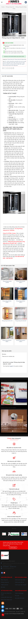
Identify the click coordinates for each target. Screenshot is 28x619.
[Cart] (26, 2)
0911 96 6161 (11, 56)
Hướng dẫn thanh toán (6, 597)
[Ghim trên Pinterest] (11, 68)
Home (2, 7)
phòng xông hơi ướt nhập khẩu (11, 65)
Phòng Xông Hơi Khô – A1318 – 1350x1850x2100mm (7, 302)
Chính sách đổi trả (19, 582)
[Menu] (2, 2)
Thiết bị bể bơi (4, 584)
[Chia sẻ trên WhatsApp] (3, 68)
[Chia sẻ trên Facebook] (5, 68)
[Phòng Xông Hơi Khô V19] (7, 313)
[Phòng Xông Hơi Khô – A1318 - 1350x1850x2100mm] (7, 293)
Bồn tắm (3, 587)
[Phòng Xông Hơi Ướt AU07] (21, 313)
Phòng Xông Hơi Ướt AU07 (20, 320)
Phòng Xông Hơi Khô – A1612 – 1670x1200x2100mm (7, 341)
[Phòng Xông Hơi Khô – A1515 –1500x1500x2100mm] (21, 293)
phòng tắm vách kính (18, 61)
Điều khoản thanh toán (6, 599)
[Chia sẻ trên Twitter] (7, 68)
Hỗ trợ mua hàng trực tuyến (6, 593)
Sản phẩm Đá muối (19, 598)
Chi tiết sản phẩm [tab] (7, 76)
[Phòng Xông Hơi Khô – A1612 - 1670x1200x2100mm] (7, 333)
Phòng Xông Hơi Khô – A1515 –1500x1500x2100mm (21, 302)
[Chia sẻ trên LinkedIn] (13, 68)
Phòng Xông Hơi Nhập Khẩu (20, 59)
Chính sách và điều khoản (9, 611)
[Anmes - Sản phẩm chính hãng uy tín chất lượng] (14, 2)
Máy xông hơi (4, 579)
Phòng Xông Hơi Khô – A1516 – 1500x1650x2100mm (21, 341)
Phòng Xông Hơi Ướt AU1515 (7, 282)
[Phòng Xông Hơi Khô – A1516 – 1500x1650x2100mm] (21, 333)
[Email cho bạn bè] (9, 68)
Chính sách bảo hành (20, 579)
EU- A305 (7, 61)
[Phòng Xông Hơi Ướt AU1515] (7, 274)
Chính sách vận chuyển (20, 584)
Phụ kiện (17, 595)
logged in (11, 366)
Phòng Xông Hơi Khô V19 (7, 320)
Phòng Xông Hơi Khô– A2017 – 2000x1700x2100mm (20, 282)
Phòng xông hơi (5, 582)
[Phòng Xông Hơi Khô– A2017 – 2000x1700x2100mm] (21, 274)
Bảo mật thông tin (20, 611)
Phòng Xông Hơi (10, 7)
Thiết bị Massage (19, 593)
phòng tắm (12, 61)
